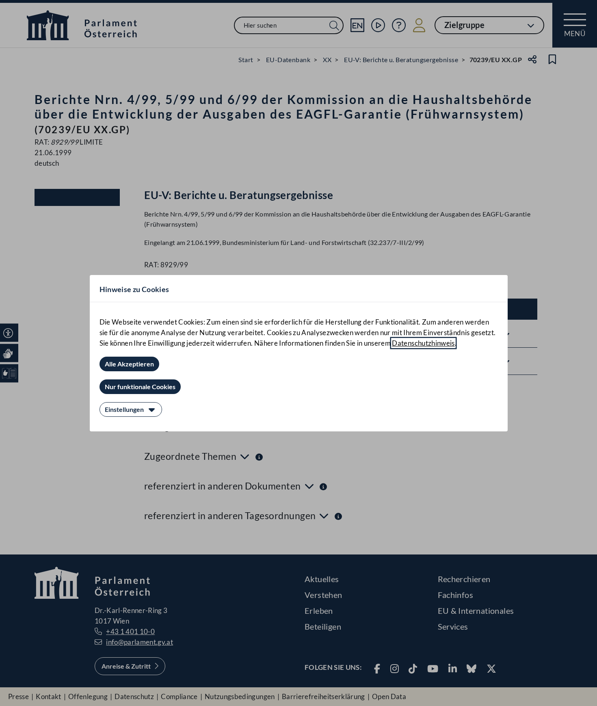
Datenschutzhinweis (423, 343)
